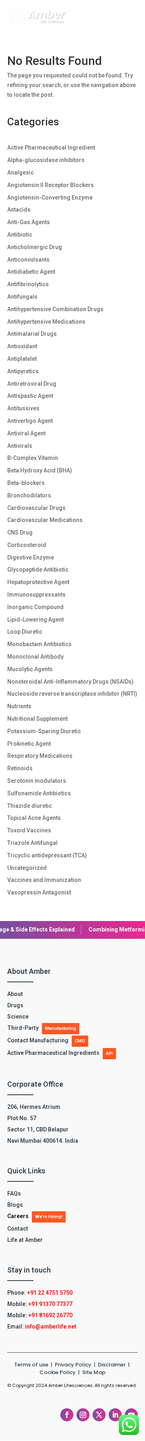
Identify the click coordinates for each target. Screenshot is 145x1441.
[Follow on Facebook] (66, 1414)
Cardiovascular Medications (45, 520)
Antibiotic (19, 234)
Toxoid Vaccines (29, 830)
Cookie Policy (57, 1372)
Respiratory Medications (39, 756)
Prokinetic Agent (29, 743)
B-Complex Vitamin (32, 458)
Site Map (94, 1372)
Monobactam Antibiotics (39, 644)
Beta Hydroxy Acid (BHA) (39, 470)
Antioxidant (22, 346)
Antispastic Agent (30, 396)
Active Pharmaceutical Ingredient (51, 147)
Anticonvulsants (28, 259)
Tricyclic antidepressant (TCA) (47, 855)
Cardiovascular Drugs (36, 508)
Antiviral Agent (26, 433)
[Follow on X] (99, 1414)
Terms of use (31, 1364)
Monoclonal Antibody (35, 656)
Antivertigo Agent (30, 421)
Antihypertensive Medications (46, 321)
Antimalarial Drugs (32, 334)
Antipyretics (23, 371)
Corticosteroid (26, 545)
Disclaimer (112, 1364)
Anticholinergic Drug (34, 247)
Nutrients (19, 706)
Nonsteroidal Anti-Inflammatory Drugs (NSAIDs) (70, 681)
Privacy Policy (74, 1364)
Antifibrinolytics (28, 284)
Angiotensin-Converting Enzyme (50, 197)
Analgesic (20, 172)
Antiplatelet (22, 359)
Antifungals (22, 296)
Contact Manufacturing (37, 1040)
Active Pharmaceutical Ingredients (53, 1053)
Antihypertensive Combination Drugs (55, 309)
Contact (17, 1228)
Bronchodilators (29, 495)
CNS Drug (20, 532)
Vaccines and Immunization (44, 880)
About (15, 994)
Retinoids (20, 768)
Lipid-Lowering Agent (35, 619)
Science (18, 1016)
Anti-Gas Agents (28, 222)
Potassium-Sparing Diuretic (44, 731)
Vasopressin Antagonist (39, 892)
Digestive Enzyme (30, 557)
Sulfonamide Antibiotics (39, 793)
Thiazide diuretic (29, 806)
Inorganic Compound (35, 607)
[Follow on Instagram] (83, 1414)
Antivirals (19, 446)
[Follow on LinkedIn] (115, 1414)
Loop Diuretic (24, 631)
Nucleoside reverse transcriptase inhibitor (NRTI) (72, 693)
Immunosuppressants (36, 594)
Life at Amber (25, 1240)
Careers (18, 1216)
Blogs (15, 1205)
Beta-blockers (26, 483)
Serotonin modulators (36, 781)
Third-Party (23, 1028)
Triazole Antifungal (32, 843)
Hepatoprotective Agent (38, 582)
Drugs (15, 1005)
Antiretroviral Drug (31, 384)
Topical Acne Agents (34, 818)
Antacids (19, 209)
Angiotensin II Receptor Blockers (50, 185)
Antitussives (23, 408)
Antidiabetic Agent (31, 271)
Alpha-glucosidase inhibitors (46, 160)
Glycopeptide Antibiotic (37, 569)
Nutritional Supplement (37, 718)
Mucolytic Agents (30, 669)
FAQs (14, 1193)
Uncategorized (27, 868)
